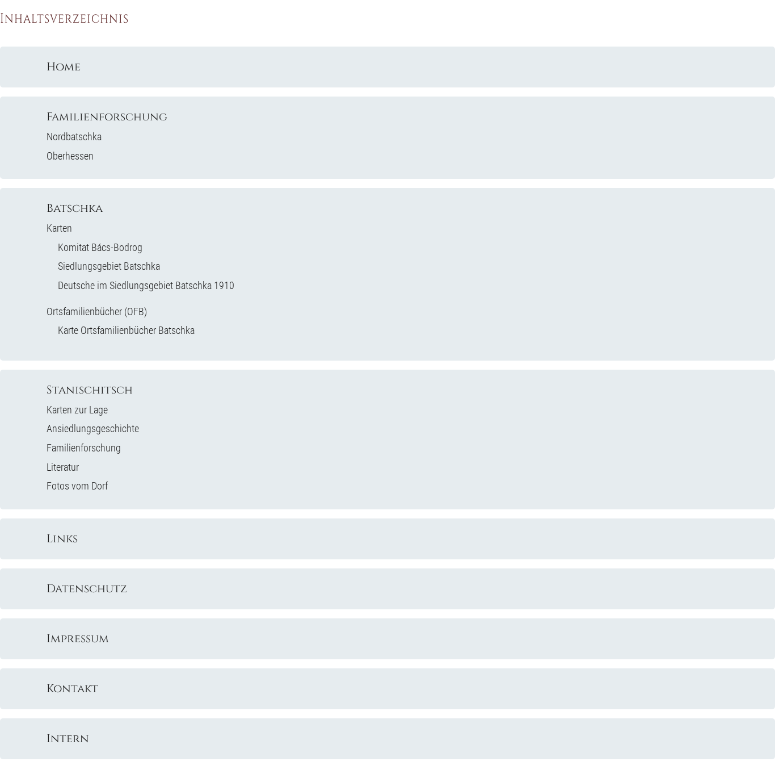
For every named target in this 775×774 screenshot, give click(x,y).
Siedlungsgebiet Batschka (109, 266)
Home (64, 67)
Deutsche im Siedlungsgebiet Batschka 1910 (146, 285)
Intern (68, 738)
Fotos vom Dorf (77, 486)
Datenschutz (87, 588)
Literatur (63, 467)
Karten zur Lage (77, 410)
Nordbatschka (74, 137)
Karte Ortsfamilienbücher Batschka (126, 330)
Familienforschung (107, 117)
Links (62, 539)
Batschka (75, 208)
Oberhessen (70, 156)
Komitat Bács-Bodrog (100, 247)
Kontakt (72, 688)
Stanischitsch (90, 390)
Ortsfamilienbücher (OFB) (97, 311)
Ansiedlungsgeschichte (93, 428)
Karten (59, 228)
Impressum (78, 638)
